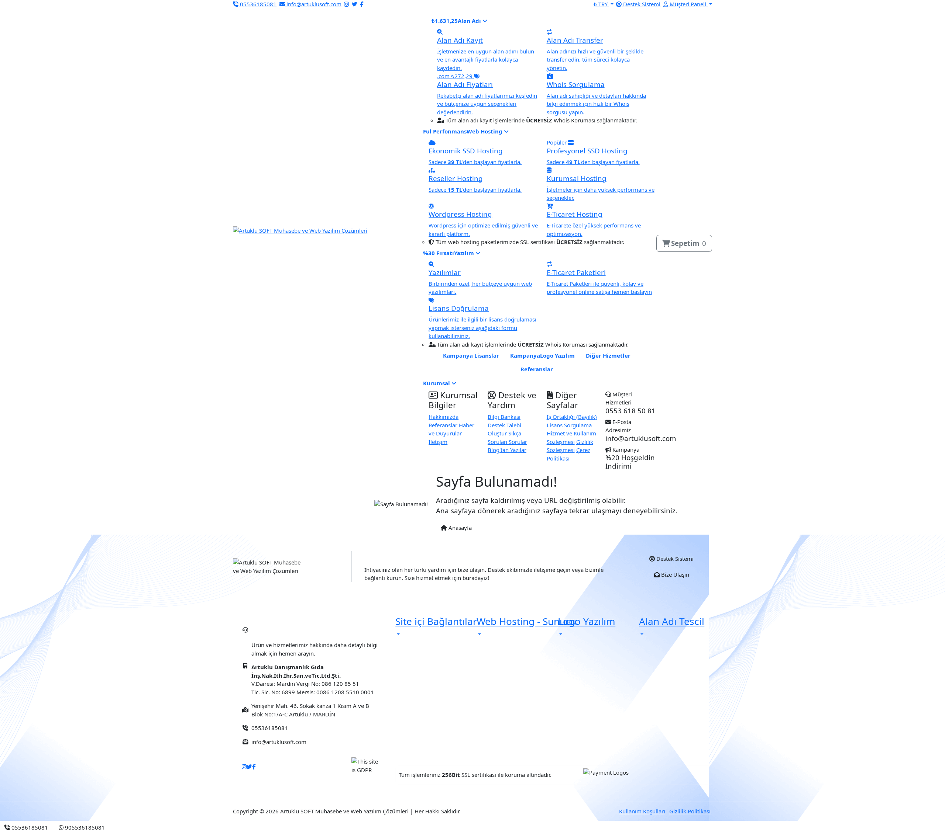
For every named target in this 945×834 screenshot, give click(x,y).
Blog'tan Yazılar (507, 450)
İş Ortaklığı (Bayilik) (572, 416)
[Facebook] (361, 4)
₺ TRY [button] (601, 4)
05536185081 (285, 632)
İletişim (438, 441)
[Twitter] (354, 4)
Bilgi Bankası (504, 416)
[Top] (115, 827)
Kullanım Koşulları (642, 811)
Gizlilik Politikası (690, 811)
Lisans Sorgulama (569, 425)
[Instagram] (346, 4)
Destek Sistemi (674, 558)
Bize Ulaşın (674, 574)
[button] (687, 4)
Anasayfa (459, 527)
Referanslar (443, 425)
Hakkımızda (443, 416)
